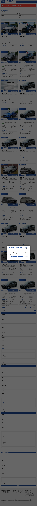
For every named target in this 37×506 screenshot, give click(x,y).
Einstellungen (26, 256)
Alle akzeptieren (14, 256)
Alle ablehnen (20, 256)
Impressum (18, 258)
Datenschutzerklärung (12, 258)
